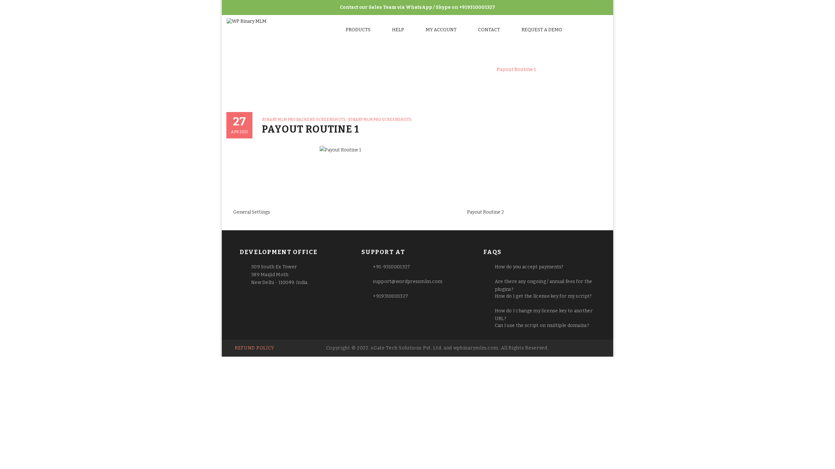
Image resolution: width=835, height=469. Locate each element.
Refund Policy (254, 348)
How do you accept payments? (529, 267)
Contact (489, 30)
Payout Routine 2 (485, 212)
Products (358, 30)
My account (441, 30)
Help (398, 30)
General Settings (251, 212)
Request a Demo (542, 30)
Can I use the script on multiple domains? (542, 325)
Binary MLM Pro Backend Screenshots (443, 69)
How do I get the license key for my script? (543, 296)
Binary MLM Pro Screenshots (356, 69)
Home (306, 69)
